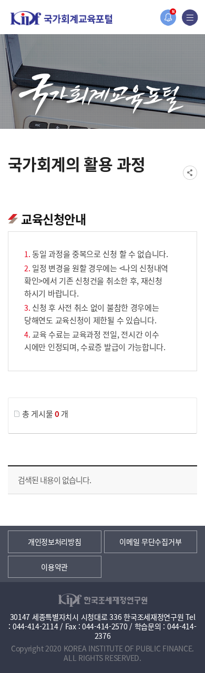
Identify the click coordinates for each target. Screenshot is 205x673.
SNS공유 (190, 173)
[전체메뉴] (190, 17)
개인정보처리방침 (54, 541)
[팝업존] (168, 17)
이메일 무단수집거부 (150, 541)
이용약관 (54, 567)
